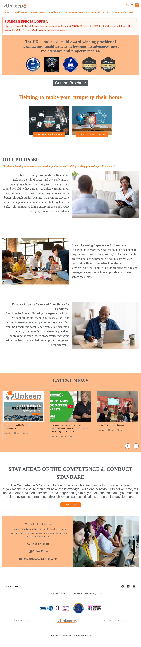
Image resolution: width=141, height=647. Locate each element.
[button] (137, 5)
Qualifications (20, 12)
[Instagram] (134, 586)
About (7, 12)
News (132, 12)
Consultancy (54, 12)
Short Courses (37, 12)
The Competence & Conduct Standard (82, 12)
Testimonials (120, 12)
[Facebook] (122, 586)
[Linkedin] (128, 586)
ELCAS (106, 12)
